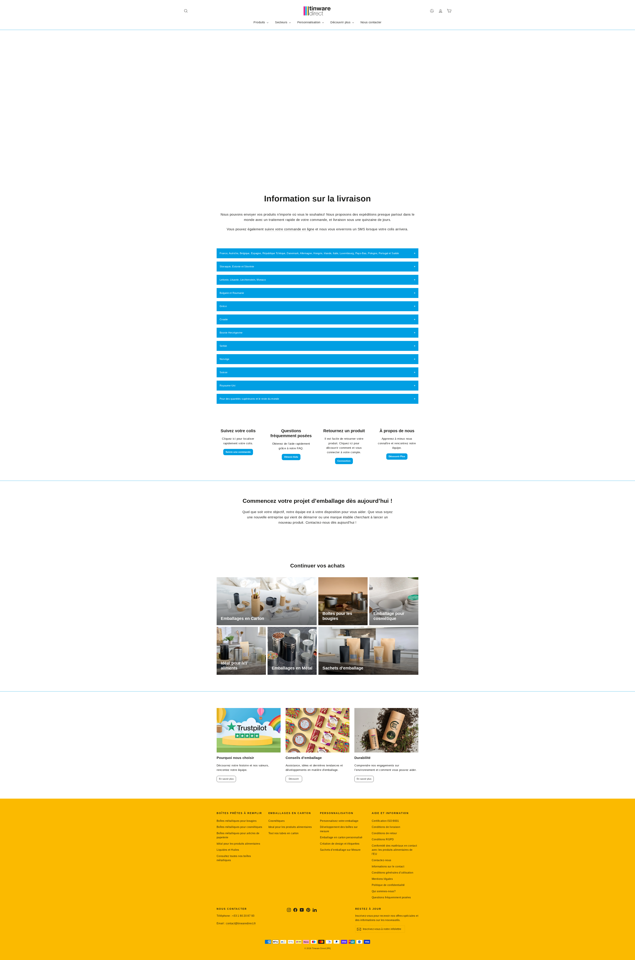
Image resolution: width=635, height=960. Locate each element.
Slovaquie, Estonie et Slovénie (237, 266)
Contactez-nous (381, 860)
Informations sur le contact (388, 866)
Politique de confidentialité (388, 885)
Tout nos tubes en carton (283, 833)
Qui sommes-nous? (384, 891)
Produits (260, 22)
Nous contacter (370, 22)
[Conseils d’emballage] (318, 730)
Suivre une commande (238, 452)
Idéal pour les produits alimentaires (238, 843)
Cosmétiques (276, 820)
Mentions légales (382, 878)
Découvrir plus (340, 22)
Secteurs (281, 22)
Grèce (223, 306)
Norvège (224, 359)
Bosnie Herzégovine (231, 332)
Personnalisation (309, 22)
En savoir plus (226, 778)
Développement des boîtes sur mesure (339, 829)
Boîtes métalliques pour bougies (236, 820)
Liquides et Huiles (228, 849)
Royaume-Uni (227, 385)
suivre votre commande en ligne (289, 229)
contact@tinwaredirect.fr (241, 923)
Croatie (224, 319)
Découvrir (294, 778)
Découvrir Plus (397, 456)
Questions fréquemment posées (391, 897)
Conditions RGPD (383, 839)
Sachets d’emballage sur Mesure (340, 849)
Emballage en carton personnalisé (341, 837)
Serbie (223, 345)
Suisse (223, 372)
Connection (344, 460)
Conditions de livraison (386, 827)
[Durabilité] (386, 730)
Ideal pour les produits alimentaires (290, 827)
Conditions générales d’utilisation (392, 872)
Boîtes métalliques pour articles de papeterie (238, 835)
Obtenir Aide (291, 457)
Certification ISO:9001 (385, 820)
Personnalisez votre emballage (339, 820)
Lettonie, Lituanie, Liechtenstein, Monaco (243, 279)
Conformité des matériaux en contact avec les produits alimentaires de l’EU (394, 850)
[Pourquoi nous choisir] (249, 730)
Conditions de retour (384, 833)
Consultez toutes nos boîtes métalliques (234, 858)
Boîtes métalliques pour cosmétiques (239, 827)
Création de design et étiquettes (340, 843)
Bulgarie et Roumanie (232, 293)
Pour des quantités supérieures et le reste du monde (249, 398)
